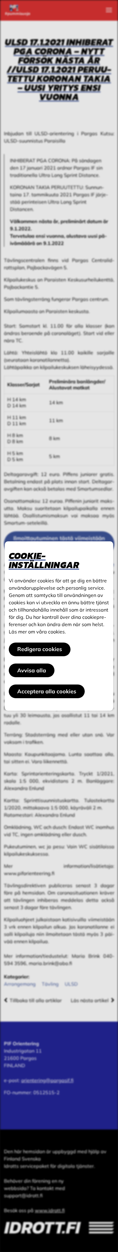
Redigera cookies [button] (39, 649)
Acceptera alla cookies (46, 691)
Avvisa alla (31, 670)
